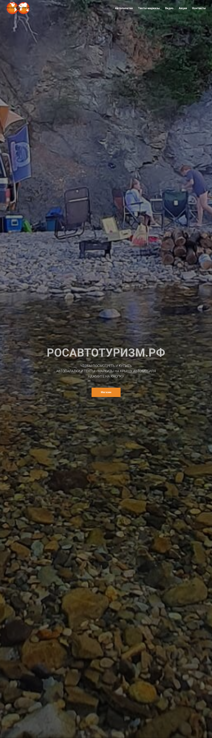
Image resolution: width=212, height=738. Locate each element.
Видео (169, 8)
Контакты (199, 8)
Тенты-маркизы (149, 8)
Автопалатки (124, 8)
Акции (183, 8)
